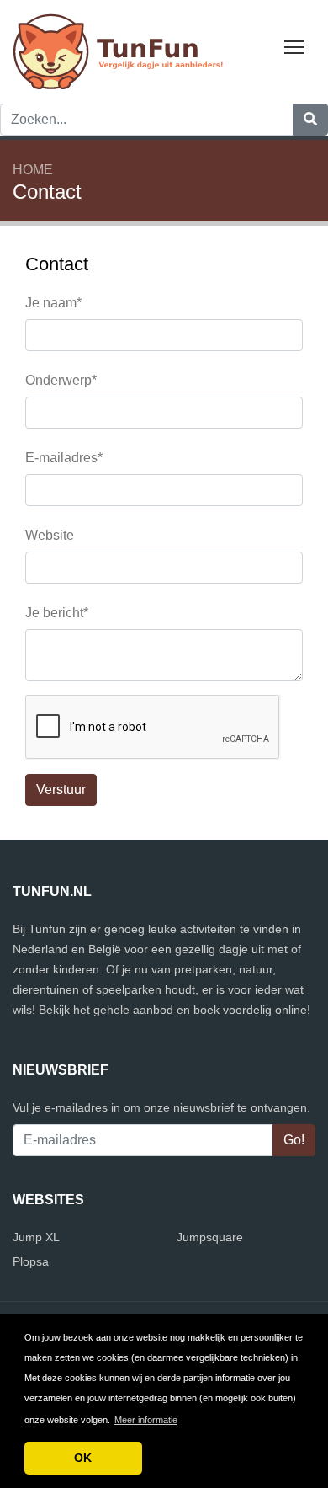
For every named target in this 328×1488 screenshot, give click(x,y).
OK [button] (83, 1457)
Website (49, 535)
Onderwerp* (61, 380)
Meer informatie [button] (145, 1420)
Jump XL (36, 1237)
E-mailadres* (64, 458)
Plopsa (31, 1261)
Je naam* (53, 303)
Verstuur (61, 789)
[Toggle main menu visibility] (295, 46)
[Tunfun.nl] (118, 51)
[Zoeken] (310, 120)
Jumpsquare (210, 1237)
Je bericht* (56, 612)
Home (33, 170)
